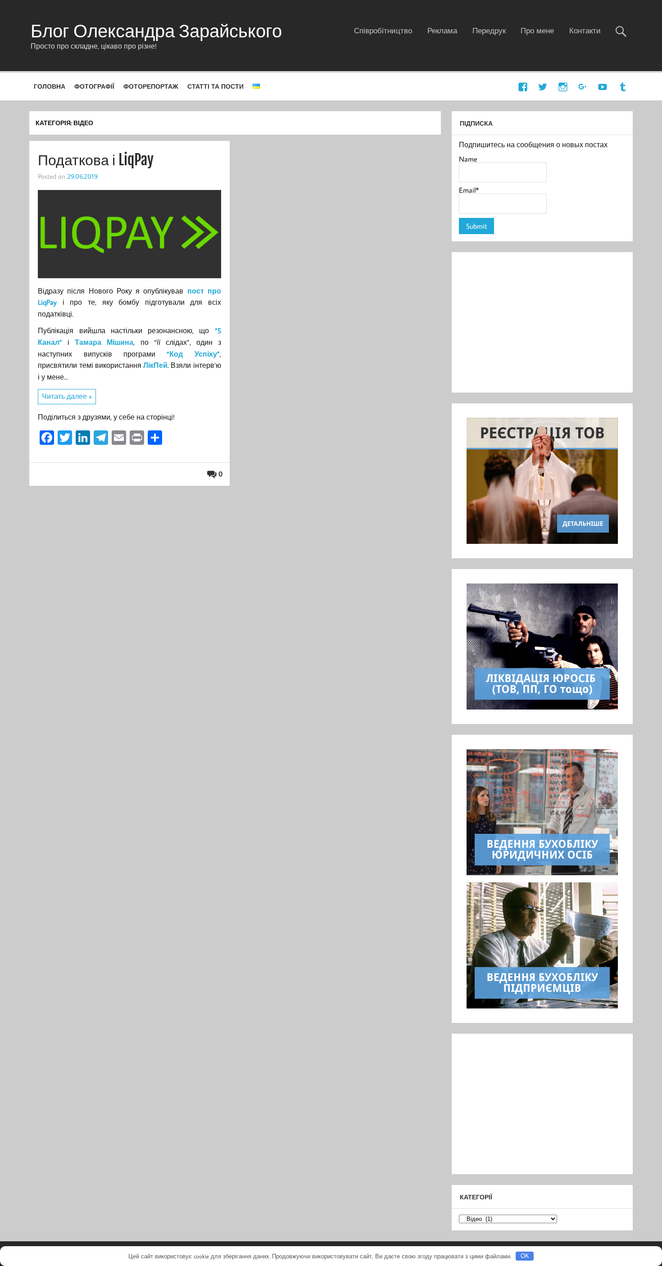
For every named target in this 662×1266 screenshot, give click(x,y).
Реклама (442, 31)
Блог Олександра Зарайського (156, 30)
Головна (49, 86)
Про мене (537, 31)
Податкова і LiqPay (96, 160)
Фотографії (94, 86)
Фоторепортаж (150, 86)
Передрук (489, 31)
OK (525, 1255)
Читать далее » (67, 396)
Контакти (585, 31)
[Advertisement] (542, 322)
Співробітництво (383, 31)
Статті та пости (215, 86)
